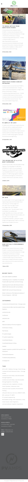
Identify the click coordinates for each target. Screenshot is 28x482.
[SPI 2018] (14, 190)
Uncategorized (5, 360)
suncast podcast (6, 404)
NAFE (3, 321)
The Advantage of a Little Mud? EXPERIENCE (12, 161)
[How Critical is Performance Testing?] (14, 236)
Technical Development (7, 354)
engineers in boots (17, 384)
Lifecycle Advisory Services (9, 393)
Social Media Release (7, 340)
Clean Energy (21, 369)
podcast (7, 395)
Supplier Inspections (17, 404)
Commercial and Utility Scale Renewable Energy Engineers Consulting (13, 381)
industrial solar (5, 318)
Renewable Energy (7, 399)
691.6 (3, 369)
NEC (3, 395)
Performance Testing (7, 327)
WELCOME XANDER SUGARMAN (9, 276)
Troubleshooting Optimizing (8, 357)
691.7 (7, 369)
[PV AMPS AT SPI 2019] (14, 115)
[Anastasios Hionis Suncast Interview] (14, 68)
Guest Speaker (6, 386)
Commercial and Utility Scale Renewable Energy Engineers (13, 376)
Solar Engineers (14, 401)
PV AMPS (12, 395)
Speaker (4, 346)
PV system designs (6, 334)
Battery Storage (13, 369)
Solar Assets (5, 401)
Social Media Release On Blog (9, 343)
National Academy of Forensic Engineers (11, 324)
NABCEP (20, 393)
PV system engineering (7, 337)
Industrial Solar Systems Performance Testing (12, 389)
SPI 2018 (5, 197)
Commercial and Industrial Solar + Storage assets (14, 304)
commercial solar (6, 312)
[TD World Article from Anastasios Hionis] (14, 19)
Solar (23, 399)
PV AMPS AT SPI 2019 (9, 123)
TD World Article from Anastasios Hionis (10, 26)
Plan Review (5, 330)
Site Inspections (17, 399)
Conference (5, 315)
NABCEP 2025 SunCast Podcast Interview (11, 290)
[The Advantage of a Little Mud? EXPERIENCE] (14, 151)
